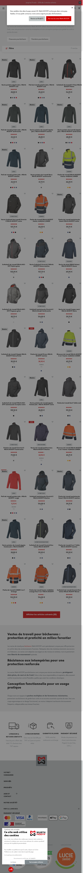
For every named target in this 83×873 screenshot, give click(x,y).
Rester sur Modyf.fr (37, 19)
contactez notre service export (35, 14)
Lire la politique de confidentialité (13, 855)
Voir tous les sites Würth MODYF (58, 19)
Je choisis (13, 862)
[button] (10, 869)
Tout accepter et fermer (36, 862)
